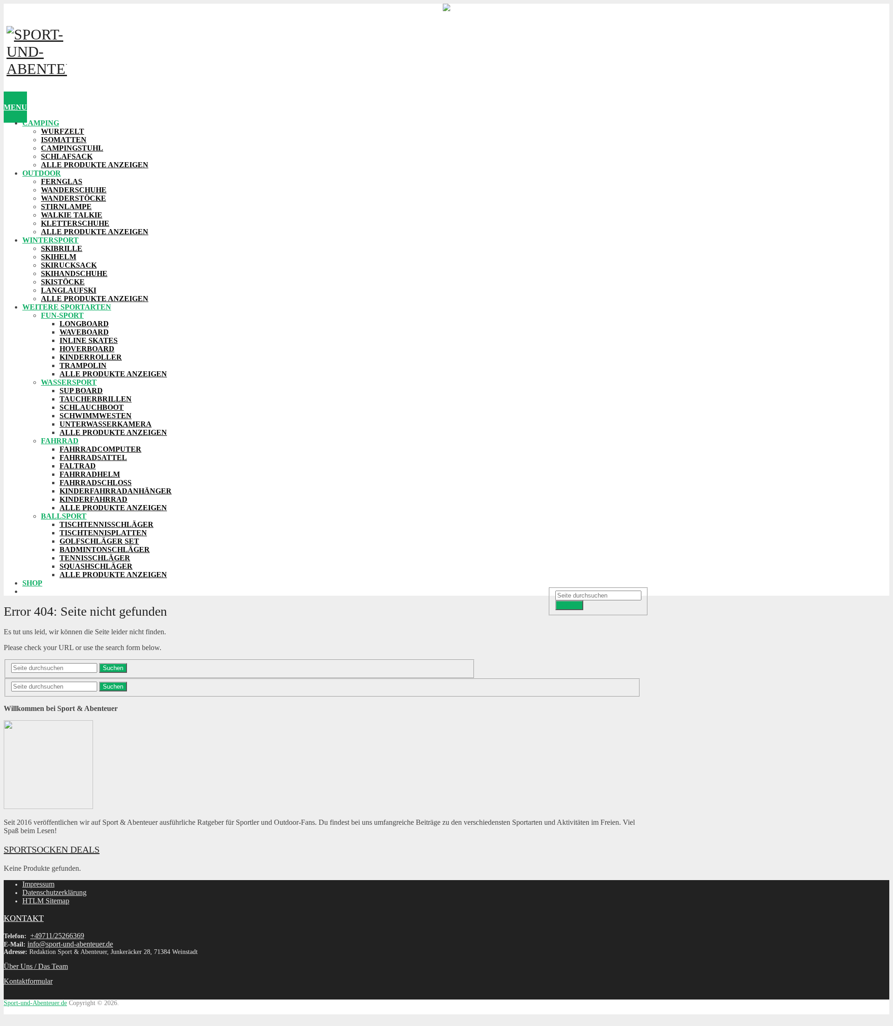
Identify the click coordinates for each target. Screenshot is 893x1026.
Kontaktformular (28, 981)
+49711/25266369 (57, 936)
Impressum (38, 884)
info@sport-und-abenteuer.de (70, 944)
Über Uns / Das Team (36, 966)
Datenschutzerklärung (54, 892)
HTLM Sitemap (45, 901)
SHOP (32, 583)
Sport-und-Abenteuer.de (35, 1003)
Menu (15, 107)
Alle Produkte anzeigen (94, 165)
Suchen (569, 605)
